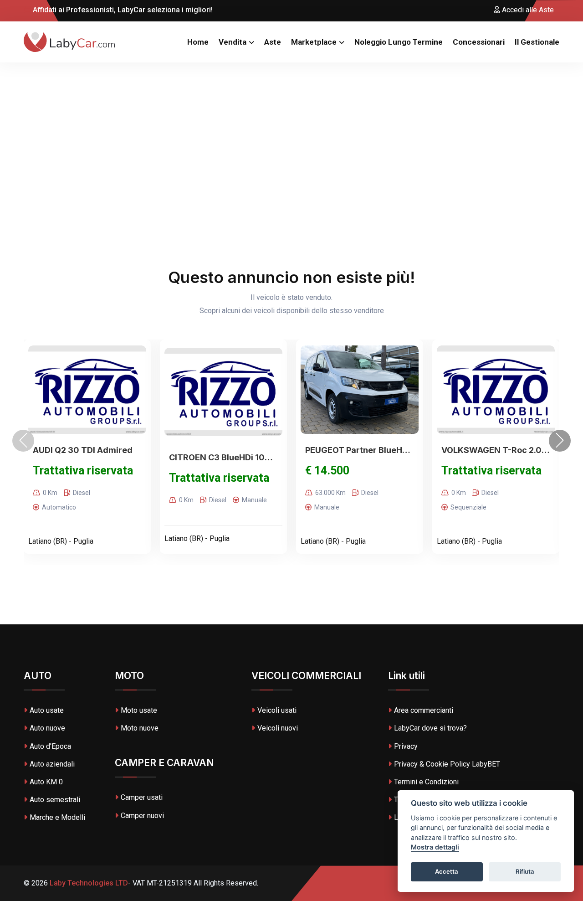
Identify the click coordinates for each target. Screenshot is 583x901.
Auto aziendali (52, 764)
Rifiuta (525, 871)
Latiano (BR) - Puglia (60, 541)
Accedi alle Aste (527, 9)
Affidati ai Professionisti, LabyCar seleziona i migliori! (122, 9)
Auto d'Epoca (50, 746)
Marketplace (314, 41)
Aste (272, 41)
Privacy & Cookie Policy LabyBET (447, 764)
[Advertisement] (291, 131)
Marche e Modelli (57, 817)
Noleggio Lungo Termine (398, 41)
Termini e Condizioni (426, 781)
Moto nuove (140, 728)
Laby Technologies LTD (88, 883)
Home (198, 41)
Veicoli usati (277, 710)
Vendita (232, 41)
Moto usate (139, 710)
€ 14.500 (327, 470)
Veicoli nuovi (277, 728)
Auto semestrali (55, 799)
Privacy (406, 746)
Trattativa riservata (83, 470)
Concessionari (479, 41)
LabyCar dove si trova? (430, 728)
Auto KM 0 (46, 781)
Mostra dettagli (435, 847)
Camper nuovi (142, 815)
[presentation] (23, 441)
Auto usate (47, 710)
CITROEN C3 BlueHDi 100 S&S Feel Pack (223, 457)
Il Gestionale (537, 41)
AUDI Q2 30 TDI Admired (83, 450)
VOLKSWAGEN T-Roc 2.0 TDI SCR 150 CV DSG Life (495, 450)
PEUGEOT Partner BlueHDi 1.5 (359, 450)
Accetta (446, 871)
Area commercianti (423, 710)
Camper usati (142, 797)
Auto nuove (47, 728)
